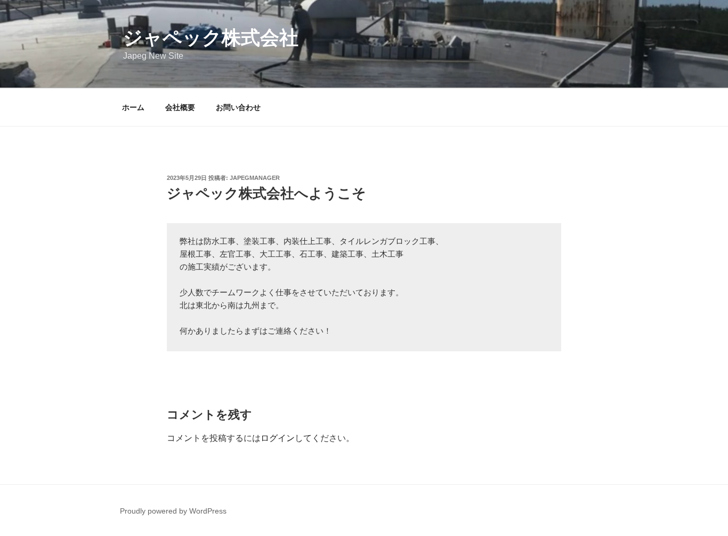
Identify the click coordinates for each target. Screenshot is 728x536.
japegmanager (255, 178)
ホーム (133, 107)
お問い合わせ (238, 107)
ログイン (278, 438)
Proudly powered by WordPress (173, 511)
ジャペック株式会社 (210, 38)
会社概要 (180, 107)
